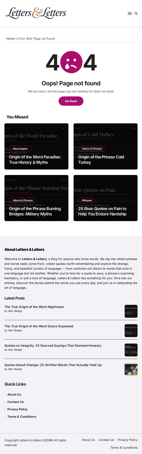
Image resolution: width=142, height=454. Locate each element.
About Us (14, 394)
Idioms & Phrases (92, 148)
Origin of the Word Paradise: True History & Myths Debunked (35, 162)
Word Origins (20, 148)
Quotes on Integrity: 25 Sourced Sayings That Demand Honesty (52, 345)
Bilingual (87, 200)
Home (10, 38)
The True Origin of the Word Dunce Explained (38, 326)
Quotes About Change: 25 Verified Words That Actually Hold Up (53, 365)
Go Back (71, 101)
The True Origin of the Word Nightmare (34, 307)
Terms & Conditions (21, 416)
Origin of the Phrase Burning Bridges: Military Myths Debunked (35, 213)
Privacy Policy (17, 409)
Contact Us (15, 402)
